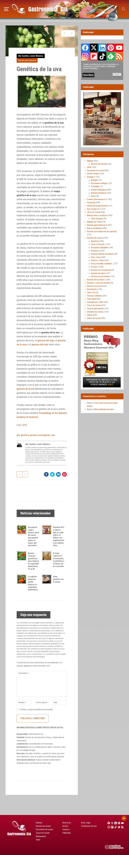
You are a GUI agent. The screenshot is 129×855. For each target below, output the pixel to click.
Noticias (39, 822)
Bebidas (90, 161)
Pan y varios (96, 257)
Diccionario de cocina (95, 170)
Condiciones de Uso (89, 826)
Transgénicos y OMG (95, 302)
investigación (44, 435)
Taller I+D (90, 292)
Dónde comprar (93, 173)
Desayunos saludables (99, 247)
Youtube (119, 48)
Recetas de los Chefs (95, 279)
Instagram (85, 56)
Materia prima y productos (97, 215)
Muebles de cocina (94, 222)
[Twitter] (111, 823)
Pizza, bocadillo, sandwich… (102, 263)
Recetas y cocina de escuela (98, 283)
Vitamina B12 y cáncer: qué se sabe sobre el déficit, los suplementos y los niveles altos (58, 536)
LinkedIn (102, 48)
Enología (90, 177)
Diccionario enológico (99, 183)
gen (18, 435)
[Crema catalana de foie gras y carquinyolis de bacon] (64, 33)
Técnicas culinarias (94, 296)
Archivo (65, 826)
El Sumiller (95, 186)
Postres (94, 267)
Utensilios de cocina (95, 312)
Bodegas (94, 180)
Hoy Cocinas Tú (93, 209)
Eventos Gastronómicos (96, 199)
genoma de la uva (25, 388)
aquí (49, 763)
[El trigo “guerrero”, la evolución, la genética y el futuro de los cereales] (47, 556)
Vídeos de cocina (94, 318)
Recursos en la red (94, 286)
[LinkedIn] (115, 823)
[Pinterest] (118, 823)
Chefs (89, 167)
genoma (33, 435)
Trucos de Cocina (94, 305)
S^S (25, 425)
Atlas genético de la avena (58, 579)
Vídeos (89, 315)
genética (25, 435)
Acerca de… (67, 822)
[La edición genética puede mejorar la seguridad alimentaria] (22, 579)
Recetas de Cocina (94, 238)
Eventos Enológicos (98, 189)
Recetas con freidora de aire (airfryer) (102, 231)
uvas (53, 435)
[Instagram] (108, 827)
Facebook (85, 48)
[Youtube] (121, 823)
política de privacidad (44, 709)
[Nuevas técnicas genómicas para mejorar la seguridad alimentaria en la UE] (22, 556)
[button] (6, 9)
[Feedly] (118, 827)
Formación (91, 202)
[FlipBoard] (111, 827)
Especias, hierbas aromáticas (102, 254)
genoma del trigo (45, 340)
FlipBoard (94, 56)
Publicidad (66, 833)
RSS (119, 56)
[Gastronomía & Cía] (39, 9)
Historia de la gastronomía (97, 206)
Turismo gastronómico (96, 308)
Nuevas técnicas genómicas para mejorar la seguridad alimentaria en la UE (33, 561)
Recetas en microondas (100, 276)
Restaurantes (92, 289)
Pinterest (111, 48)
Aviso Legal (85, 822)
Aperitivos (95, 241)
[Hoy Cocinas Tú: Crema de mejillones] (71, 33)
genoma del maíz (39, 344)
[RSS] (121, 827)
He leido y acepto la (36, 709)
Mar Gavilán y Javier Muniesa (30, 56)
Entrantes (94, 250)
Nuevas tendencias (94, 228)
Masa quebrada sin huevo (104, 409)
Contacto (66, 829)
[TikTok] (115, 827)
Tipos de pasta (97, 218)
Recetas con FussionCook (101, 270)
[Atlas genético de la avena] (47, 579)
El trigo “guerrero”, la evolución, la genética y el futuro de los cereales (58, 559)
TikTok (102, 56)
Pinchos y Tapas (97, 260)
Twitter (94, 48)
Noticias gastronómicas (27, 60)
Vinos (93, 196)
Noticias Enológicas (98, 193)
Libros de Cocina (93, 212)
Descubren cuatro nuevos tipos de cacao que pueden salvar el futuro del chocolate (33, 536)
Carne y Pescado (97, 244)
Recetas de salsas (98, 273)
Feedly (111, 56)
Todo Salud (91, 299)
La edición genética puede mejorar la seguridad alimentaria (33, 583)
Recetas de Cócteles (99, 164)
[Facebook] (108, 823)
